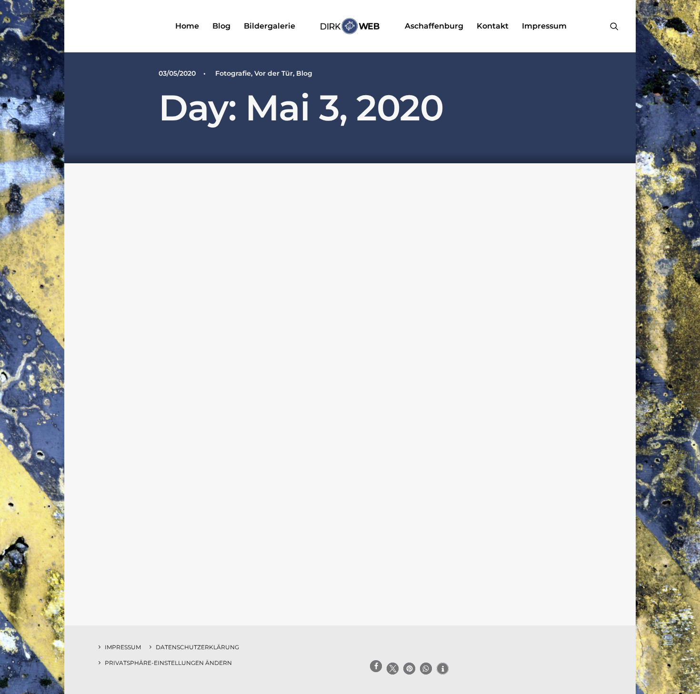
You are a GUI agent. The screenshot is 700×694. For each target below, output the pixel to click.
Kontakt (493, 25)
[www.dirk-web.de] (349, 26)
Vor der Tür (273, 73)
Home (187, 25)
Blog (221, 25)
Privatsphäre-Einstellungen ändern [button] (168, 662)
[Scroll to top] (682, 656)
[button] (614, 26)
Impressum (544, 25)
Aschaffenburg (434, 25)
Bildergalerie (269, 25)
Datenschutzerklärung (197, 647)
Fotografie (233, 73)
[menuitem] (187, 26)
